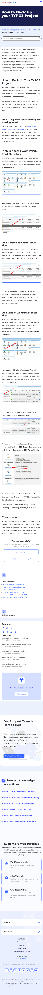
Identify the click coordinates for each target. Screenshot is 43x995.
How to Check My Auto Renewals (14, 664)
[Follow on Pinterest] (7, 632)
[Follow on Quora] (3, 632)
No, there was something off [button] (21, 559)
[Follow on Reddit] (15, 632)
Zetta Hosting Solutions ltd (31, 986)
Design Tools (25, 30)
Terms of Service (9, 964)
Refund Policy (31, 964)
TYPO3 (34, 30)
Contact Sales (21, 948)
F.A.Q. (38, 964)
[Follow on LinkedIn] (15, 628)
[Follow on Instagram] (7, 628)
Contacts (21, 945)
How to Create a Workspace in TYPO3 (16, 597)
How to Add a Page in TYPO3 (13, 584)
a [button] (41, 2)
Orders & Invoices (17, 666)
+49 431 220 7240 (21, 959)
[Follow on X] (11, 628)
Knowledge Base (13, 30)
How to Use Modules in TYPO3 (14, 587)
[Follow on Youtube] (11, 632)
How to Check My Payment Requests (19, 821)
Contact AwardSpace (14, 756)
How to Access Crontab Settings (13, 657)
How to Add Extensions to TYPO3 (15, 595)
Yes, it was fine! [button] (21, 552)
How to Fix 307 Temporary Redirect (14, 651)
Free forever (21, 694)
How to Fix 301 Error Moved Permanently (16, 644)
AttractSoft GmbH (15, 986)
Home (4, 30)
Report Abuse (21, 942)
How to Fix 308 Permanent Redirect (15, 638)
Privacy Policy (20, 964)
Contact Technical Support (21, 951)
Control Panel (15, 659)
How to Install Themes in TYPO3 (14, 592)
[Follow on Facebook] (3, 628)
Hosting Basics (16, 640)
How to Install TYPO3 (10, 590)
